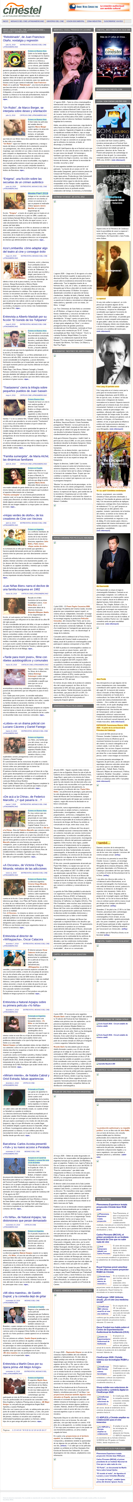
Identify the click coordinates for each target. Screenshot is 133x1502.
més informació (118, 160)
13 (35, 1430)
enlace (63, 1446)
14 (37, 1430)
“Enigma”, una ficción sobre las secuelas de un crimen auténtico (23, 180)
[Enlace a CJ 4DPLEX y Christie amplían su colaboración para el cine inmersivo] (104, 1430)
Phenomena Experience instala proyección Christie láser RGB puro (112, 1206)
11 (30, 1430)
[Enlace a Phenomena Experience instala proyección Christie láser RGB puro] (104, 1217)
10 (27, 1430)
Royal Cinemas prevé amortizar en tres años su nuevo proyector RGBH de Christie (113, 1269)
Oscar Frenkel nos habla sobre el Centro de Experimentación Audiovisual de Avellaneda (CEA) (113, 1329)
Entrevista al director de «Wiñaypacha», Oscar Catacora (23, 937)
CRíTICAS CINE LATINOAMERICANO (33, 115)
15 (40, 1430)
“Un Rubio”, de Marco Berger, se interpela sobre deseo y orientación (25, 109)
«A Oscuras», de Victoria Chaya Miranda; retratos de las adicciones (25, 866)
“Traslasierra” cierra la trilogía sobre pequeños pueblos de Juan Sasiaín (25, 389)
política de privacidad (99, 1498)
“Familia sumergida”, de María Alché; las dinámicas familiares (26, 458)
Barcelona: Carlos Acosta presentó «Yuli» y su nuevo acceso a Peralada (26, 1145)
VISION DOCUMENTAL (75, 21)
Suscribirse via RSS (113, 21)
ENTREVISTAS (25, 45)
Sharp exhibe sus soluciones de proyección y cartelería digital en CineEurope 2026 (112, 1389)
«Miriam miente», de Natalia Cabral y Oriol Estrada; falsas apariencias (26, 1077)
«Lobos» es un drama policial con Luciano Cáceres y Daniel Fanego (24, 725)
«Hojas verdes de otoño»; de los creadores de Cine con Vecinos (23, 517)
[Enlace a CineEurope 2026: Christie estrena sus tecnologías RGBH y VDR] (104, 1370)
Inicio (5, 21)
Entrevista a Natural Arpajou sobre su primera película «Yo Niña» (24, 1003)
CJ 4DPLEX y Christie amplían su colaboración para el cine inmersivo (113, 1419)
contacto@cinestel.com (75, 1498)
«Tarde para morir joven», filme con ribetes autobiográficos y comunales (25, 658)
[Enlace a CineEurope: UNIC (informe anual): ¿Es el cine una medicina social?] (104, 1310)
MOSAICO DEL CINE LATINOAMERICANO (27, 21)
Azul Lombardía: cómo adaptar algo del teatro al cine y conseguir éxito (25, 250)
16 (43, 1430)
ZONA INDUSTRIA (94, 21)
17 (45, 1430)
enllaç (117, 855)
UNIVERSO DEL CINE (55, 21)
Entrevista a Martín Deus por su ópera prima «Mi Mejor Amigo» (23, 1365)
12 (32, 1430)
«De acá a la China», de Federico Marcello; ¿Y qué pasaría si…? (24, 798)
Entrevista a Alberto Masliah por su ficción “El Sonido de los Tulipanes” (25, 318)
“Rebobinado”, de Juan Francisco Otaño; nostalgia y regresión (24, 38)
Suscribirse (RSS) (8, 1499)
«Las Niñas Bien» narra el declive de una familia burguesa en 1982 (26, 587)
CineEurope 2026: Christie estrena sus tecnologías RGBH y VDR (113, 1359)
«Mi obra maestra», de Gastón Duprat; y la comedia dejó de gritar (24, 1294)
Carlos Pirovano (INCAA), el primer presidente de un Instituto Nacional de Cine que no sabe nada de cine (113, 1238)
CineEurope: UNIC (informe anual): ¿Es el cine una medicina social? (112, 1299)
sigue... (5, 99)
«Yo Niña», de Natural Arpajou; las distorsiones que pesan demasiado (24, 1219)
